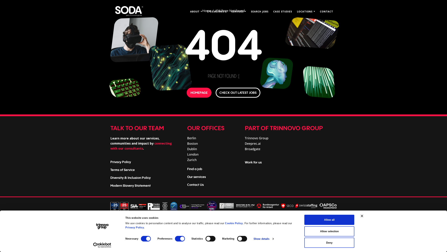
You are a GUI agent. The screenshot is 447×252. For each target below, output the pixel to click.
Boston (192, 143)
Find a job (194, 169)
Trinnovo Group (256, 138)
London (193, 154)
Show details (261, 238)
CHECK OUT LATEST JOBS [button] (238, 92)
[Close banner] (362, 216)
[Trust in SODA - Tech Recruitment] (129, 11)
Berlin (191, 138)
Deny (329, 242)
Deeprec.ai (253, 143)
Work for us (253, 162)
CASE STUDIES (282, 11)
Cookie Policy (234, 223)
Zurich (192, 160)
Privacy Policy (134, 227)
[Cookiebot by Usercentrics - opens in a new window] (102, 245)
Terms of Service (122, 170)
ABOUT (195, 11)
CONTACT (326, 11)
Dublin (192, 149)
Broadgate (252, 149)
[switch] (180, 238)
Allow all (329, 219)
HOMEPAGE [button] (199, 92)
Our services (196, 177)
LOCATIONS (305, 11)
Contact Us (195, 185)
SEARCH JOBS (259, 11)
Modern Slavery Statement (130, 185)
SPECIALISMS (215, 11)
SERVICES (237, 11)
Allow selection (329, 231)
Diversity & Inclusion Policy (130, 178)
